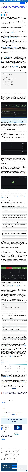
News (17, 456)
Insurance (10, 457)
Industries (10, 448)
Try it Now (14, 388)
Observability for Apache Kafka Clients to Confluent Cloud (10, 47)
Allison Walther (5, 12)
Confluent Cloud (2, 450)
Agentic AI (5, 455)
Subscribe (14, 421)
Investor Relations (18, 454)
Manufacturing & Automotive (10, 453)
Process (2, 457)
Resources (14, 448)
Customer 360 (5, 459)
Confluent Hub (2, 461)
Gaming (9, 459)
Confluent (6, 10)
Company (18, 450)
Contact (17, 451)
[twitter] (1, 15)
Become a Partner (18, 459)
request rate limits (23, 173)
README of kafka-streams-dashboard (13, 377)
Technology (2, 10)
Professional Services (14, 458)
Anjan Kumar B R (3, 440)
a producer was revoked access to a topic (15, 285)
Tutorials (14, 454)
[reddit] (6, 15)
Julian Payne (3, 438)
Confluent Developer (14, 451)
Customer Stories (6, 450)
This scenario (11, 356)
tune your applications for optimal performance (10, 37)
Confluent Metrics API (21, 93)
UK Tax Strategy (17, 462)
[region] (9, 467)
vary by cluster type (13, 32)
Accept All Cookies (15, 465)
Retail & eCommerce (10, 451)
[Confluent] (4, 3)
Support (14, 455)
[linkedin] (4, 15)
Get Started (2, 462)
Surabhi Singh (3, 439)
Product (2, 448)
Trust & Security (17, 461)
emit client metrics (7, 57)
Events (14, 459)
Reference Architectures (5, 451)
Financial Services (11, 450)
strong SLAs (3, 26)
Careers (17, 452)
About (17, 448)
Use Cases (5, 448)
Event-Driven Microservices (5, 457)
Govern (2, 458)
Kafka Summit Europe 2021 (6, 376)
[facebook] (3, 15)
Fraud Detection (6, 458)
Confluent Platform (2, 452)
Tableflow (2, 459)
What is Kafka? (14, 450)
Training (14, 456)
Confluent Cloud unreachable (12, 257)
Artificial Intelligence (6, 454)
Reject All (15, 467)
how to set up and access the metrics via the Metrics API (16, 122)
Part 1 (1, 61)
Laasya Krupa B (16, 434)
